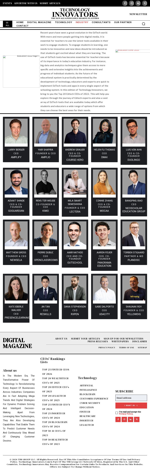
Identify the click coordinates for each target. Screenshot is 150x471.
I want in (129, 405)
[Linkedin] (137, 3)
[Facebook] (124, 3)
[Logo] (75, 14)
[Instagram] (131, 3)
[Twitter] (144, 3)
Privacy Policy (126, 414)
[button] (143, 23)
